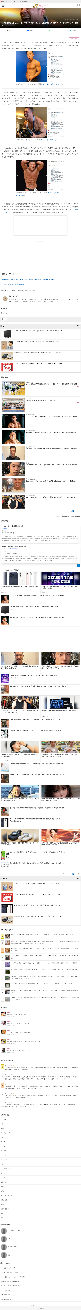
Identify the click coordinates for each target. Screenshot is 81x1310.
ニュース (3, 1155)
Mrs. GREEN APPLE (14, 1231)
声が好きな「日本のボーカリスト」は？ (18, 1014)
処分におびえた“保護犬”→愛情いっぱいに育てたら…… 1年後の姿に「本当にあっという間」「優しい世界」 (42, 934)
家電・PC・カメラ (6, 1195)
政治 (2, 1204)
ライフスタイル (5, 1168)
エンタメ (6, 313)
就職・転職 (4, 1200)
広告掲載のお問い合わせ (8, 1295)
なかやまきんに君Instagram (51, 84)
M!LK (9, 1239)
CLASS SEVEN (12, 1247)
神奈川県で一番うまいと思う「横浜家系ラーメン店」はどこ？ (25, 1041)
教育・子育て (5, 1209)
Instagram (5, 279)
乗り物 (3, 1173)
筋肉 (30, 279)
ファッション (5, 1159)
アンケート (3, 1007)
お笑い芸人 (37, 279)
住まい (3, 1177)
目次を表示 (74, 38)
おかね (3, 1128)
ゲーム (3, 1146)
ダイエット (15, 279)
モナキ (10, 1255)
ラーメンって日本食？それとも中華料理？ (19, 1032)
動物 (2, 1186)
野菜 (53, 279)
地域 (2, 1191)
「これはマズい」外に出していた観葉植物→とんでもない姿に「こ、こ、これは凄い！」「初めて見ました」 (42, 983)
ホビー (3, 1164)
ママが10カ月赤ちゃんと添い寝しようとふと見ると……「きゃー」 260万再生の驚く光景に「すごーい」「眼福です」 (45, 963)
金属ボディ (24, 279)
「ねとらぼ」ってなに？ (8, 1268)
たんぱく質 (46, 279)
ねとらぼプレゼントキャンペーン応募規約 (13, 1277)
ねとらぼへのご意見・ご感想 (9, 1272)
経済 (2, 1213)
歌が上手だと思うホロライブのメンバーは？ (20, 1023)
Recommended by (67, 511)
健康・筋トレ (5, 1182)
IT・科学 (3, 1119)
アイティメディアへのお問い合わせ (11, 1286)
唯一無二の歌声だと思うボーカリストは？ (19, 1050)
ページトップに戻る (40, 1308)
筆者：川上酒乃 (13, 296)
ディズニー (4, 1151)
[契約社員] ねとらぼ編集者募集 (10, 1281)
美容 (2, 1218)
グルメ (3, 1142)
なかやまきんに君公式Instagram (14, 284)
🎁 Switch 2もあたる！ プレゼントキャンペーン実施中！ (14, 1)
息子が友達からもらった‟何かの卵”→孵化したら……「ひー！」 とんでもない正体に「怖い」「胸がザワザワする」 (44, 969)
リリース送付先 (5, 1290)
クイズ (3, 1137)
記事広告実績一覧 (6, 1299)
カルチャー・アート (7, 1133)
